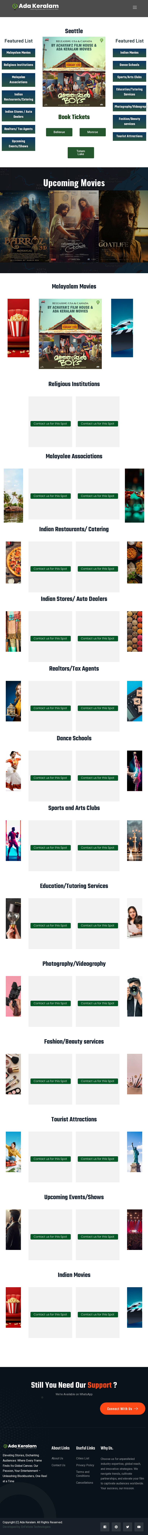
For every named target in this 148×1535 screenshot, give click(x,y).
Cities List (82, 1458)
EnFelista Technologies (36, 1527)
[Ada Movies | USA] (34, 6)
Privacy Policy (85, 1465)
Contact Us (58, 1465)
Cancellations (84, 1482)
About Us (57, 1458)
